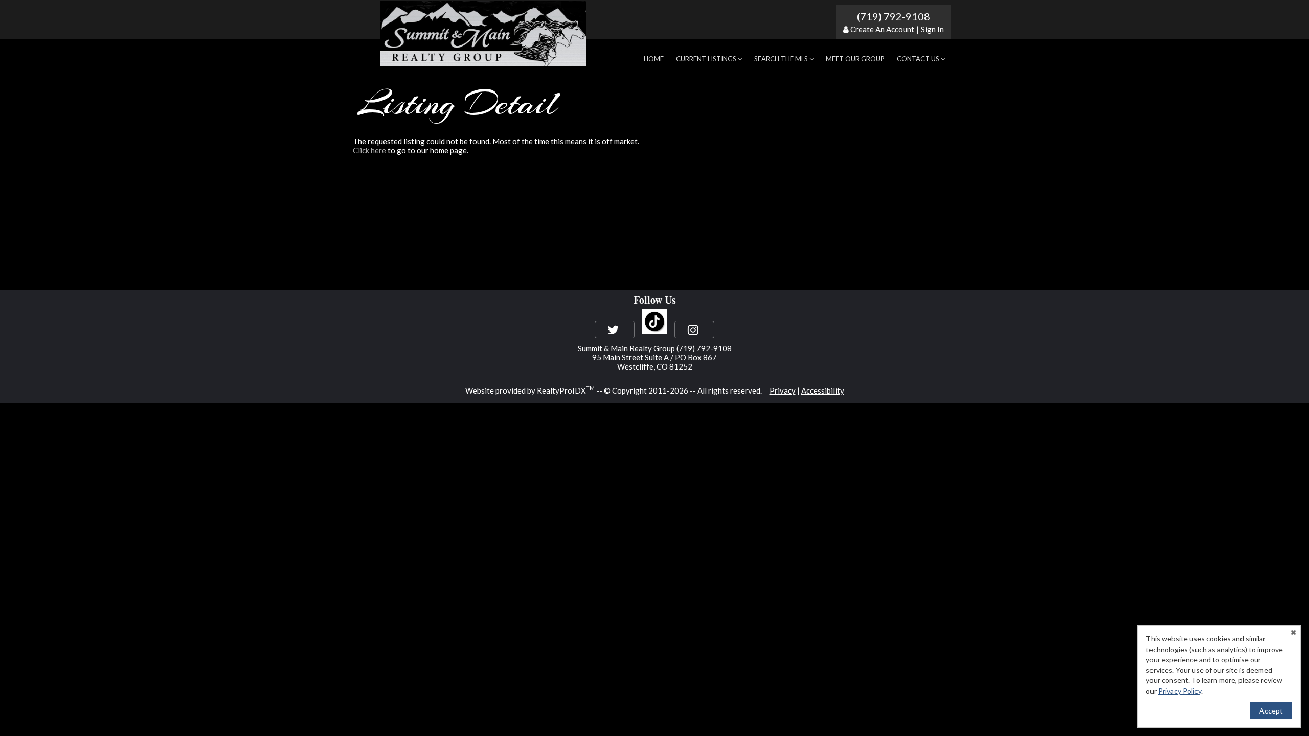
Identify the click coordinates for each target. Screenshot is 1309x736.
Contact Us (919, 59)
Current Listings (707, 59)
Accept (1271, 710)
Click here (369, 150)
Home (654, 59)
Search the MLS (781, 59)
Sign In (932, 29)
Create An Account (882, 29)
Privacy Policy (1179, 690)
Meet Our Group (855, 59)
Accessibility (822, 390)
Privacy (783, 390)
